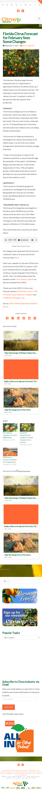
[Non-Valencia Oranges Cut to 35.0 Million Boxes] (10, 427)
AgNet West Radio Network (25, 772)
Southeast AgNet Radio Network (15, 770)
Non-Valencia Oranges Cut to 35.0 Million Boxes (10, 435)
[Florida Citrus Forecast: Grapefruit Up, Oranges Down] (10, 452)
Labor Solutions (17, 294)
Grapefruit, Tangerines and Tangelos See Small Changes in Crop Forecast (26, 437)
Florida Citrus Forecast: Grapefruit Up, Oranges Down (10, 459)
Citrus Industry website (25, 279)
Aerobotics (22, 291)
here (17, 257)
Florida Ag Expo (21, 775)
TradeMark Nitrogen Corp (13, 298)
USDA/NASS (5, 567)
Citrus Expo (20, 773)
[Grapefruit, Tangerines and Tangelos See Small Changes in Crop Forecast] (27, 427)
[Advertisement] (19, 659)
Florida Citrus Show (33, 773)
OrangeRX (29, 294)
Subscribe (9, 707)
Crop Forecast (28, 46)
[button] (39, 18)
